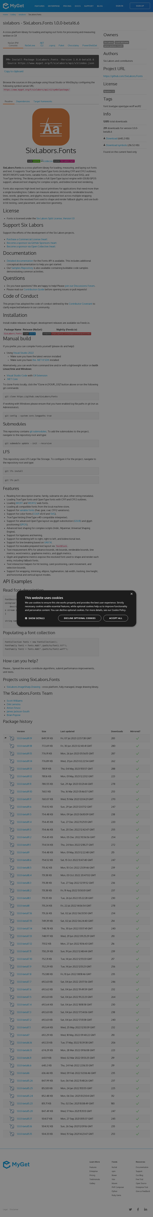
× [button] (131, 594)
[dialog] (76, 608)
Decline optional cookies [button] (79, 618)
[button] (35, 618)
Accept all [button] (115, 618)
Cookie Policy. (119, 609)
